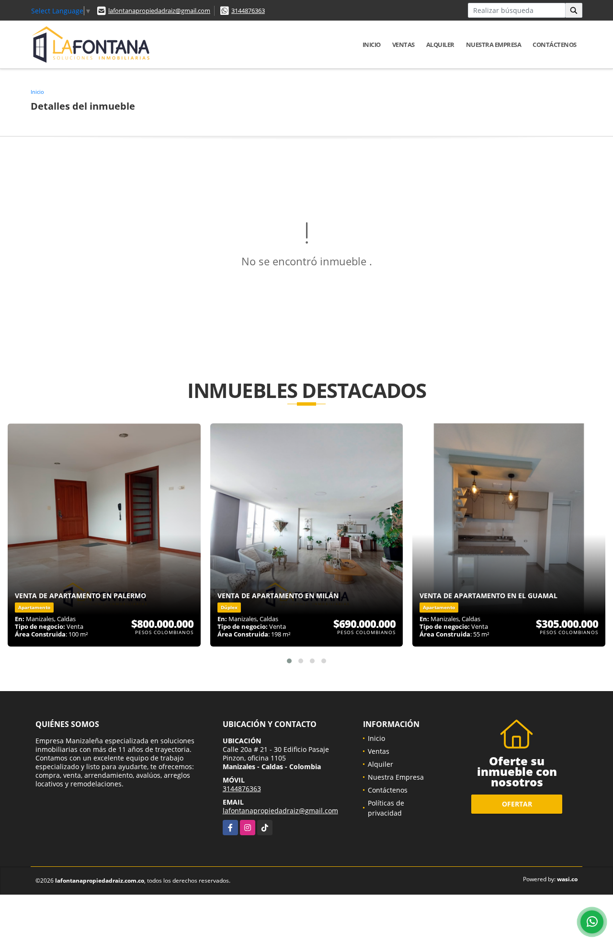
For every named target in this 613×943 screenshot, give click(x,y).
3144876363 (248, 10)
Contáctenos (555, 44)
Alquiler (440, 44)
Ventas (403, 44)
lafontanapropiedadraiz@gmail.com (159, 10)
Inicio (372, 44)
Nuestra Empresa (494, 44)
